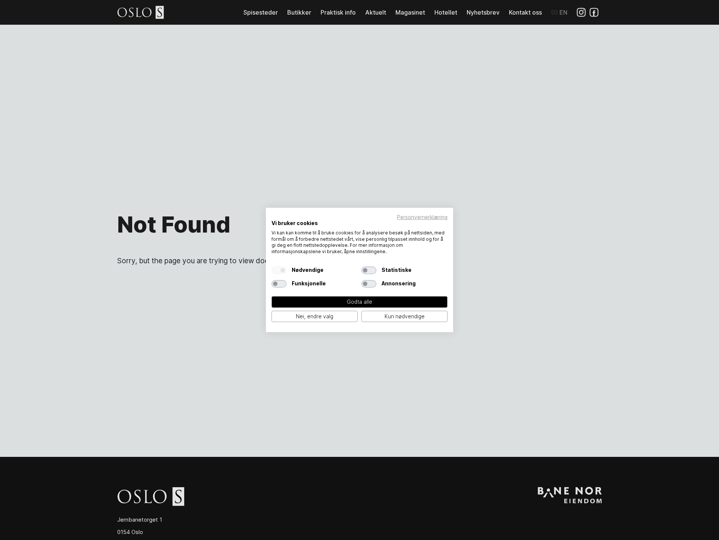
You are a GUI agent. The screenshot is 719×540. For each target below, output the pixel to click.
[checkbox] (278, 270)
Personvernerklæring (422, 217)
